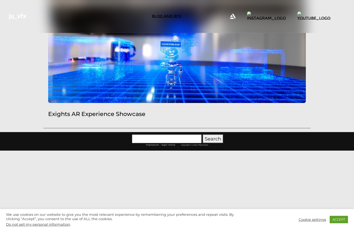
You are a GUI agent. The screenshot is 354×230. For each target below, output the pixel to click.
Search (213, 139)
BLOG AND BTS (166, 16)
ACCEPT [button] (339, 219)
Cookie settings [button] (312, 219)
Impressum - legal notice (160, 144)
